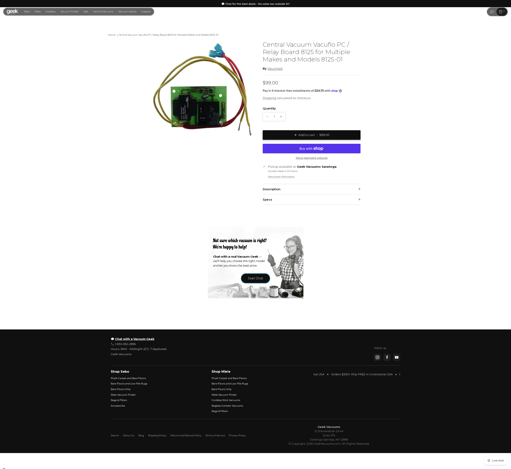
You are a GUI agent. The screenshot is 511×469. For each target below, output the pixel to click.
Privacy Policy (237, 435)
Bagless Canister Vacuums (227, 405)
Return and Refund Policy (185, 435)
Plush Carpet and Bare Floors (128, 378)
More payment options (312, 158)
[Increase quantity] (282, 116)
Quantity (269, 108)
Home (111, 35)
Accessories (118, 405)
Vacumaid (274, 68)
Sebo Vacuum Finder (123, 394)
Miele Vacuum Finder (224, 394)
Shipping (269, 98)
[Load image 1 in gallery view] (202, 91)
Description (271, 189)
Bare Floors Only (121, 389)
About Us (128, 435)
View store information (281, 176)
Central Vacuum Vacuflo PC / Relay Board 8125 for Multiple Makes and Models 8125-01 (168, 35)
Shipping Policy (157, 435)
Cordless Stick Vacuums (226, 400)
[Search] (492, 12)
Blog (141, 435)
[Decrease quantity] (266, 116)
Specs (267, 199)
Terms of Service (215, 435)
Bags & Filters (119, 400)
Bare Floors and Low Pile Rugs (129, 383)
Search (115, 435)
